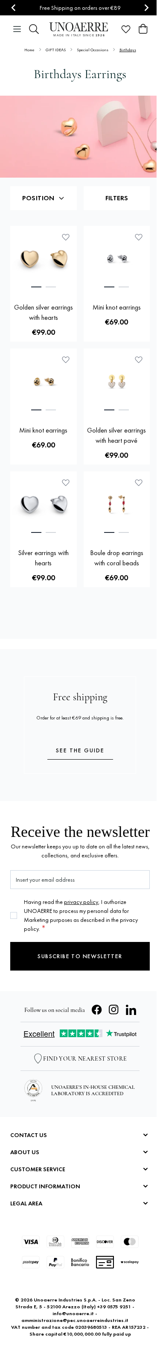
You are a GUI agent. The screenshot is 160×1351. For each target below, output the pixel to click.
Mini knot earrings (117, 307)
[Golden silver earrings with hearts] (43, 259)
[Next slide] (146, 8)
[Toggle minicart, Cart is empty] (143, 29)
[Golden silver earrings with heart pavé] (117, 381)
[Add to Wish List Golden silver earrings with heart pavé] (138, 359)
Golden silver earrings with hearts (43, 312)
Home (29, 50)
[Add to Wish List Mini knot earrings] (138, 237)
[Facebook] (97, 1010)
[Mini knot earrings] (117, 259)
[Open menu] (17, 29)
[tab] (36, 409)
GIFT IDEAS (56, 50)
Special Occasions (92, 50)
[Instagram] (114, 1010)
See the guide (80, 750)
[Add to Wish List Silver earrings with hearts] (65, 482)
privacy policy (81, 902)
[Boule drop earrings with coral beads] (117, 504)
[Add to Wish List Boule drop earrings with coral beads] (138, 482)
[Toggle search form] (34, 29)
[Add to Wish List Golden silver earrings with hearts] (65, 237)
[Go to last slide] (13, 8)
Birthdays (127, 50)
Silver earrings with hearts (43, 557)
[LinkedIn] (131, 1010)
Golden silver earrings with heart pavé (116, 435)
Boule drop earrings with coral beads (116, 557)
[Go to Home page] (80, 29)
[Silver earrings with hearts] (43, 504)
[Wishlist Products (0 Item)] (126, 29)
